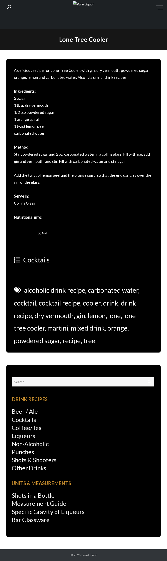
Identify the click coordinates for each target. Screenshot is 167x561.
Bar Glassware (31, 519)
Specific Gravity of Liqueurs (48, 511)
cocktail (25, 303)
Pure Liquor (89, 555)
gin (80, 315)
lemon (97, 315)
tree (89, 340)
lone (114, 315)
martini (57, 328)
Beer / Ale (25, 411)
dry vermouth (54, 315)
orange (117, 328)
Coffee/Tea (27, 427)
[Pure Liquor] (83, 4)
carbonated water (113, 290)
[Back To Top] (155, 549)
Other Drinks (29, 468)
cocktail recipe (59, 303)
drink (110, 303)
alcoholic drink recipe (54, 290)
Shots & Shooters (34, 460)
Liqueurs (23, 435)
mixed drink (88, 328)
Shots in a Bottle (33, 495)
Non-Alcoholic (30, 443)
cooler (91, 303)
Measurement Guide (39, 503)
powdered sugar (37, 340)
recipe (72, 340)
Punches (23, 451)
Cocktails (36, 260)
